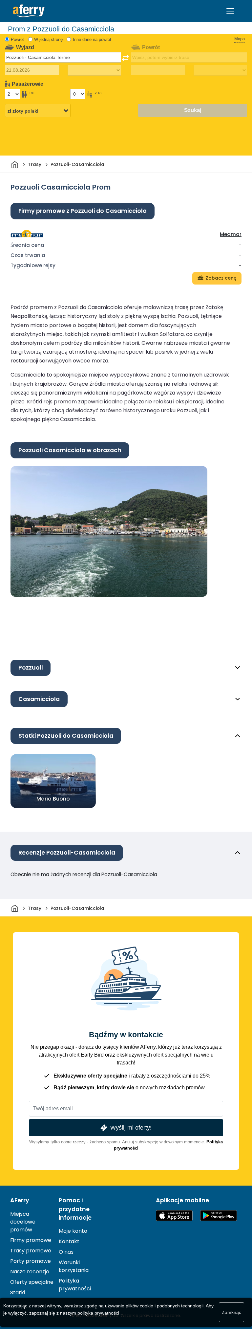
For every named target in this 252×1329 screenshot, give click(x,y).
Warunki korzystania (74, 1266)
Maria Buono (53, 798)
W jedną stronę (48, 39)
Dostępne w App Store (174, 1215)
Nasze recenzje (29, 1271)
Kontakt (69, 1241)
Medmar (231, 234)
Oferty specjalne (31, 1282)
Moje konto (73, 1231)
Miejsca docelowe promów (22, 1221)
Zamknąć (231, 1312)
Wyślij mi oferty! (131, 1127)
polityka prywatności (98, 1313)
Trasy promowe (30, 1250)
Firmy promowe (30, 1240)
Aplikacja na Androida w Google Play (218, 1215)
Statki (17, 1292)
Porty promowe (30, 1261)
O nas (66, 1252)
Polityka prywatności (75, 1284)
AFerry (19, 1200)
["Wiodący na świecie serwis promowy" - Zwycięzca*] (29, 11)
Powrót (17, 39)
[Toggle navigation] (230, 11)
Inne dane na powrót (92, 39)
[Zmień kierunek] (125, 58)
